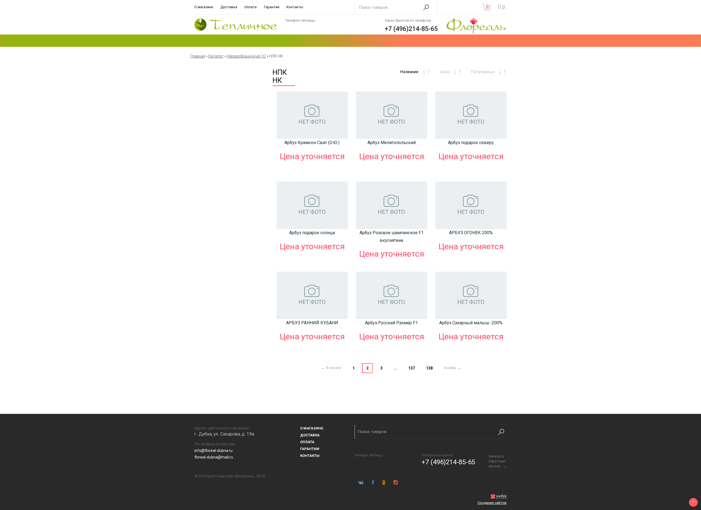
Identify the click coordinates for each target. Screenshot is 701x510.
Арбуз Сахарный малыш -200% (470, 322)
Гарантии (271, 7)
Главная (197, 56)
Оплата (250, 7)
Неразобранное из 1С (246, 56)
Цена (445, 71)
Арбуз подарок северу (471, 142)
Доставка (228, 7)
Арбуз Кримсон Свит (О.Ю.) (312, 142)
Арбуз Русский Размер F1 (391, 322)
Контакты (294, 7)
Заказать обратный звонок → (497, 461)
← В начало (331, 368)
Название (409, 71)
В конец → (452, 368)
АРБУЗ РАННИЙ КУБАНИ (312, 322)
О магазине (203, 7)
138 (429, 368)
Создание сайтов (492, 503)
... (395, 368)
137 (411, 368)
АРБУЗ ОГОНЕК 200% (471, 232)
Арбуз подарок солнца (312, 232)
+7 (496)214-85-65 (411, 29)
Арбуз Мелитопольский (391, 142)
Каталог (215, 56)
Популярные (483, 71)
